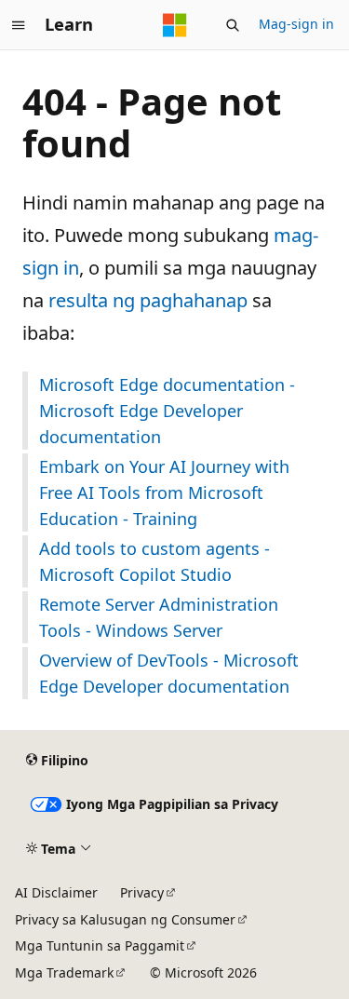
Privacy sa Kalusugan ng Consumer (125, 919)
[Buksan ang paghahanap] (232, 25)
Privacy (142, 892)
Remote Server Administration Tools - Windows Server (158, 617)
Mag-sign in (296, 24)
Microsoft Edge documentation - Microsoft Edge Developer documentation (167, 410)
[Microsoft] (175, 25)
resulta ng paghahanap (148, 300)
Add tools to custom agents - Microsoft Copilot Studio (154, 561)
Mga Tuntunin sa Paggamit (99, 945)
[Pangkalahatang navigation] (18, 25)
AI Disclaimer (56, 892)
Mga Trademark (64, 972)
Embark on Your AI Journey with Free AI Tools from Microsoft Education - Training (164, 492)
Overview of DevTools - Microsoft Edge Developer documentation (169, 673)
